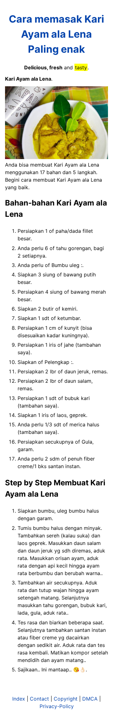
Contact (39, 699)
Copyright (66, 699)
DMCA (90, 699)
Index (18, 699)
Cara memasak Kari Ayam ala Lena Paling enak (56, 34)
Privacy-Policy (57, 706)
